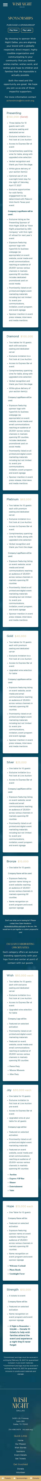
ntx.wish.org (28, 1429)
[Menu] (5, 5)
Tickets (8, 1478)
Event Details (20, 1455)
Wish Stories (20, 1448)
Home (20, 1440)
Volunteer (20, 1472)
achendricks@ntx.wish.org (20, 101)
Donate (20, 1469)
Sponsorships (21, 1478)
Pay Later (27, 30)
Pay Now (14, 30)
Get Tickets (20, 1459)
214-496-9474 (15, 1429)
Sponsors (20, 1451)
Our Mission (20, 1444)
